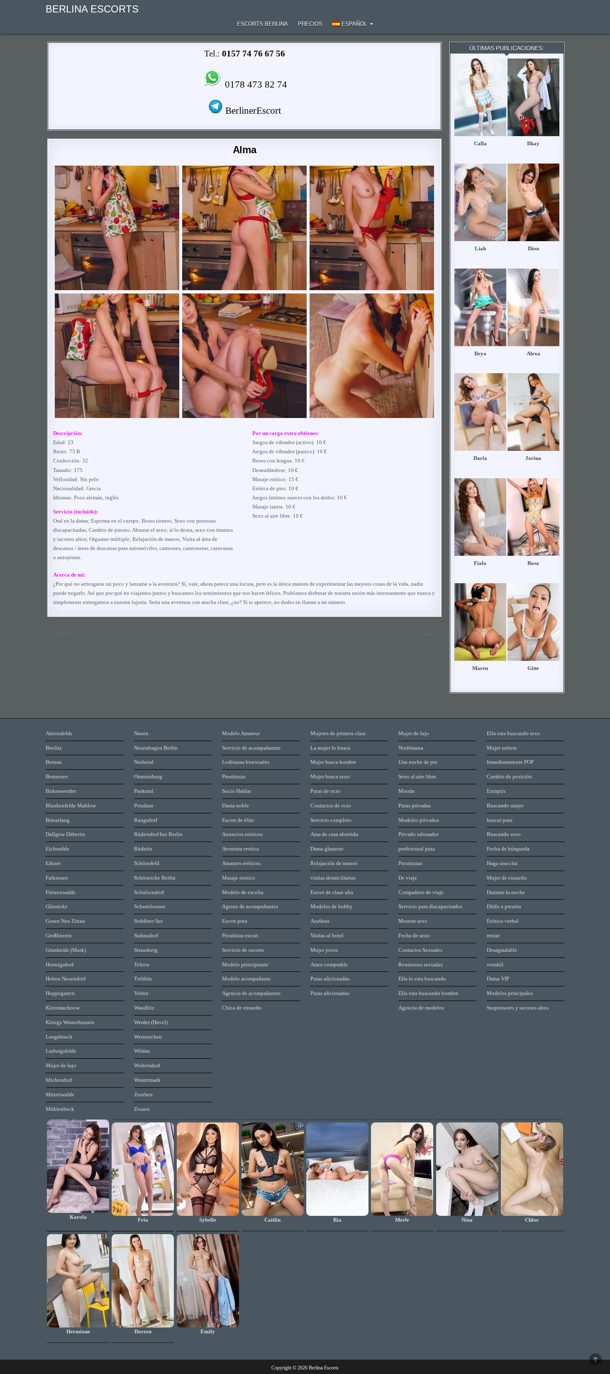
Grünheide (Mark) (66, 950)
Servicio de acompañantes (251, 748)
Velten (141, 993)
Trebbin (143, 978)
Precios (310, 24)
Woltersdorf (147, 1065)
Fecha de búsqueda (508, 849)
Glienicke (57, 906)
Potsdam (143, 805)
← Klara (58, 634)
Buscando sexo (504, 834)
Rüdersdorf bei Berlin (158, 834)
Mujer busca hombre (333, 762)
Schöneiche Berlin (155, 878)
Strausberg (146, 950)
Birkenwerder (61, 791)
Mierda (406, 791)
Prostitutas (234, 776)
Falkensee (57, 878)
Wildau (142, 1051)
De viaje (407, 878)
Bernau (54, 762)
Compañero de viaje (421, 892)
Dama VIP (498, 978)
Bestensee (57, 776)
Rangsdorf (145, 820)
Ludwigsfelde (61, 1051)
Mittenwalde (60, 1094)
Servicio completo (330, 820)
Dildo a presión (504, 906)
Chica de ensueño (242, 1008)
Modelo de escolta (243, 892)
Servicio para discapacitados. (431, 906)
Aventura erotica (240, 849)
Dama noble (235, 805)
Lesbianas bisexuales (245, 762)
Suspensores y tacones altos (518, 1008)
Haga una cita (502, 863)
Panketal (144, 791)
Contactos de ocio (330, 805)
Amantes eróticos (241, 863)
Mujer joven (324, 950)
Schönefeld (146, 863)
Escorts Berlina (262, 24)
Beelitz (54, 748)
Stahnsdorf (146, 935)
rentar (493, 935)
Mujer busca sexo (330, 776)
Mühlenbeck (60, 1109)
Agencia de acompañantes (251, 993)
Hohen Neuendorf (65, 978)
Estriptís (496, 791)
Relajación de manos (333, 863)
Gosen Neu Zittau (65, 921)
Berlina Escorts (92, 9)
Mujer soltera (502, 748)
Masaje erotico (238, 878)
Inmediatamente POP (510, 762)
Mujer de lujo (61, 1065)
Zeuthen (143, 1094)
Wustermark (147, 1080)
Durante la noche (506, 892)
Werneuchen (148, 1037)
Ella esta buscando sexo (513, 733)
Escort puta (234, 921)
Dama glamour (326, 849)
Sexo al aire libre (417, 776)
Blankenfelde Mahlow (71, 805)
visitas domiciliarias (333, 878)
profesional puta (416, 849)
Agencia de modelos (421, 1008)
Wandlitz (144, 1008)
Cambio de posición (509, 776)
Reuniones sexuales (420, 964)
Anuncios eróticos (242, 834)
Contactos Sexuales (420, 950)
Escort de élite (238, 820)
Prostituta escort (240, 935)
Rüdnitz (143, 849)
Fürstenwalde (61, 892)
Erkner (53, 863)
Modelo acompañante (246, 978)
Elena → (431, 634)
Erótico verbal (503, 921)
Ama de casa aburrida (334, 834)
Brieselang (58, 820)
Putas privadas (414, 805)
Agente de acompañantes (250, 906)
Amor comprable (329, 964)
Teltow (141, 964)
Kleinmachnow (63, 1008)
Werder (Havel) (151, 1022)
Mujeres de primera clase (338, 733)
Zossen (142, 1109)
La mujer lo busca (330, 748)
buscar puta (499, 820)
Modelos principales (510, 993)
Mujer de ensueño (507, 878)
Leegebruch (59, 1037)
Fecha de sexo (414, 935)
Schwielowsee (150, 906)
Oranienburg (148, 776)
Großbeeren (59, 935)
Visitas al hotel (327, 935)
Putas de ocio (325, 791)
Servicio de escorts (243, 950)
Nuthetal (144, 762)
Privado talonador (418, 834)
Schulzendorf (149, 892)
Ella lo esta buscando (422, 978)
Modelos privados (418, 820)
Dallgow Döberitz (65, 834)
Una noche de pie (417, 762)
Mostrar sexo (412, 921)
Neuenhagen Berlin (156, 748)
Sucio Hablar (236, 791)
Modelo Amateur (241, 733)
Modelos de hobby (331, 906)
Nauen (141, 733)
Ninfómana (410, 748)
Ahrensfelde (59, 733)
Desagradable (502, 950)
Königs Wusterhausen (70, 1022)
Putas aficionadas (329, 978)
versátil (495, 964)
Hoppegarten (60, 993)
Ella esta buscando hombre (428, 993)
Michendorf (59, 1080)
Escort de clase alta (331, 892)
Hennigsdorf (59, 964)
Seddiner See (148, 921)
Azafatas (319, 921)
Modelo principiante (245, 964)
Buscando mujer (505, 805)
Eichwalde (57, 849)
